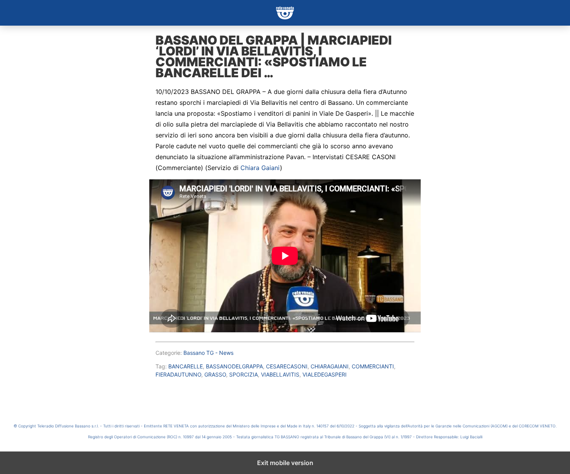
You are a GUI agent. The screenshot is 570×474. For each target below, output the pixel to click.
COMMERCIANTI (373, 366)
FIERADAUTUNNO (178, 374)
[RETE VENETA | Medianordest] (285, 12)
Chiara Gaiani (260, 168)
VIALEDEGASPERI (324, 374)
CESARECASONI (286, 366)
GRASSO (215, 374)
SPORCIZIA (243, 374)
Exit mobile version (285, 463)
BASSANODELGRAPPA (234, 366)
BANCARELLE (185, 366)
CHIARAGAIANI (330, 366)
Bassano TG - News (208, 352)
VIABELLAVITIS (280, 374)
